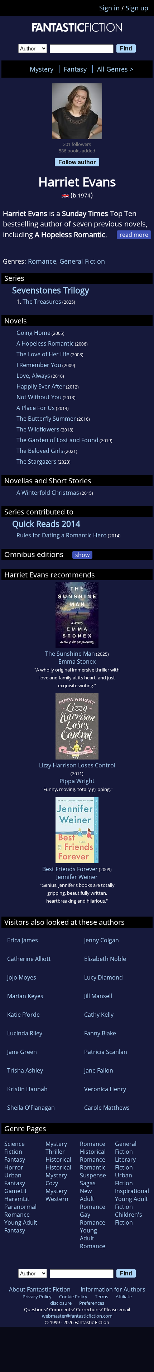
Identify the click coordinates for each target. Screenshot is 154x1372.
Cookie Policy (73, 1296)
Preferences (91, 1303)
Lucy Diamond (103, 977)
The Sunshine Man (70, 654)
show (82, 555)
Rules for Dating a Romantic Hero (61, 535)
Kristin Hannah (27, 1089)
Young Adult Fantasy (20, 1226)
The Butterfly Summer (46, 419)
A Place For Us (35, 408)
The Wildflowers (37, 429)
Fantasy (75, 69)
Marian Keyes (25, 996)
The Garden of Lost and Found (57, 440)
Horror (13, 1167)
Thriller (55, 1152)
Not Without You (39, 397)
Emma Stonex (77, 661)
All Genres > (117, 69)
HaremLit (16, 1199)
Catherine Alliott (29, 959)
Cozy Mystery (56, 1187)
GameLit (15, 1191)
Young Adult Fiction (131, 1203)
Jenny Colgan (101, 940)
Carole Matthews (107, 1108)
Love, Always (33, 376)
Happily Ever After (40, 386)
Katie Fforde (23, 1015)
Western (56, 1199)
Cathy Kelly (99, 1015)
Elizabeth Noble (105, 959)
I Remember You (38, 365)
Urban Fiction (124, 1179)
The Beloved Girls (39, 451)
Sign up (137, 8)
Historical (58, 1159)
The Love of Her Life (42, 354)
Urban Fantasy (14, 1179)
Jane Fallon (98, 1070)
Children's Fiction (128, 1218)
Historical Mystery (58, 1171)
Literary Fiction (125, 1163)
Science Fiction (14, 1148)
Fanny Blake (100, 1033)
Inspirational (132, 1191)
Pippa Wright (77, 781)
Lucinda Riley (24, 1033)
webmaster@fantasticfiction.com (77, 1316)
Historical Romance (93, 1155)
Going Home (33, 333)
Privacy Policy (37, 1296)
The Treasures (42, 302)
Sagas (88, 1183)
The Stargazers (36, 461)
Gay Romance (92, 1218)
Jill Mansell (98, 996)
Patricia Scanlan (105, 1052)
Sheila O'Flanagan (31, 1108)
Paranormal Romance (20, 1211)
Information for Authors (113, 1289)
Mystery (41, 69)
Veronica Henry (105, 1089)
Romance (42, 261)
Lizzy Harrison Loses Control (77, 765)
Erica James (22, 940)
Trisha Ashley (25, 1070)
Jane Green (22, 1052)
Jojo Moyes (21, 977)
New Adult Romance (92, 1199)
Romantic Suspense (93, 1171)
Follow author (77, 162)
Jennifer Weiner (77, 877)
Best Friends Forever (70, 869)
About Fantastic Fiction (40, 1289)
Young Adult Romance (92, 1238)
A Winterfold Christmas (47, 493)
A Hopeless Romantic (45, 343)
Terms (101, 1296)
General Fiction (82, 261)
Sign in (109, 8)
